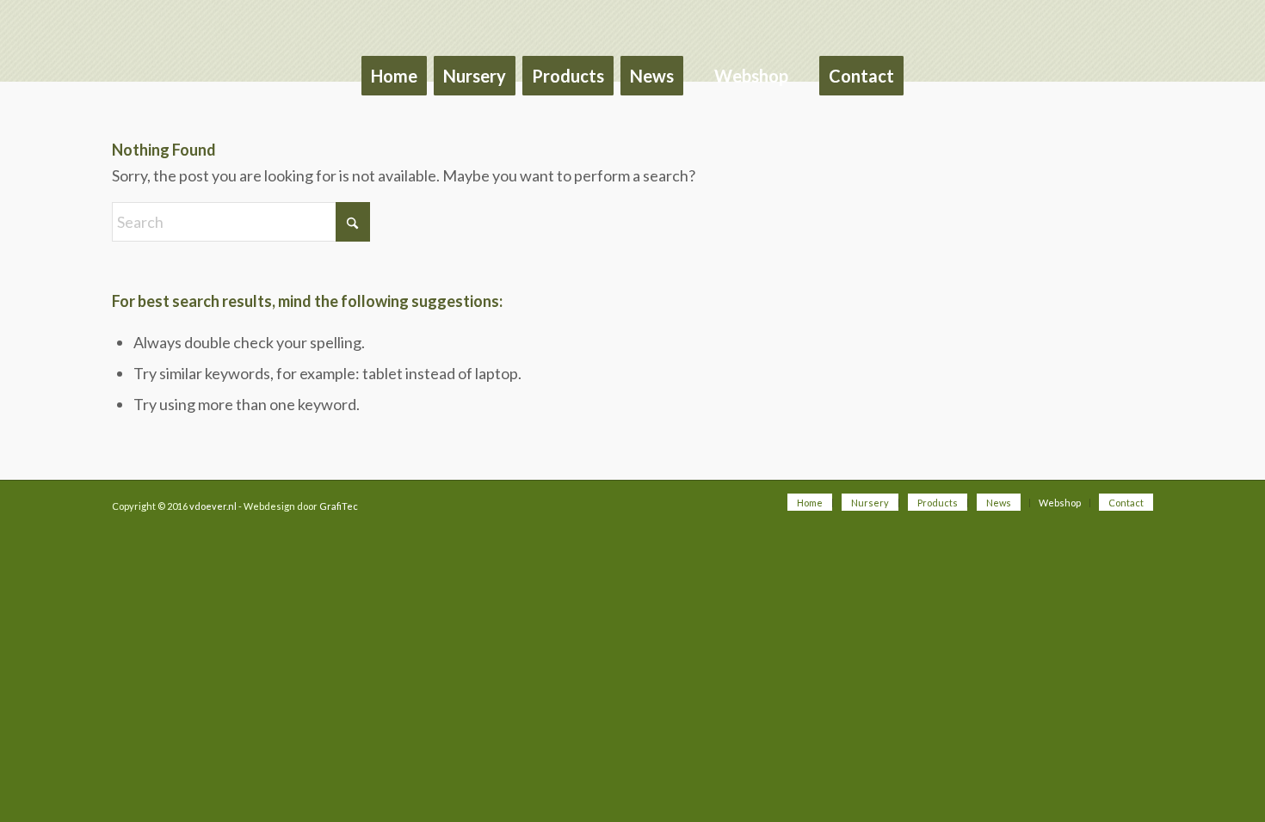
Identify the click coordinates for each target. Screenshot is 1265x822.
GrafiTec (338, 506)
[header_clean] (632, 19)
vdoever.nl (213, 506)
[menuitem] (394, 60)
